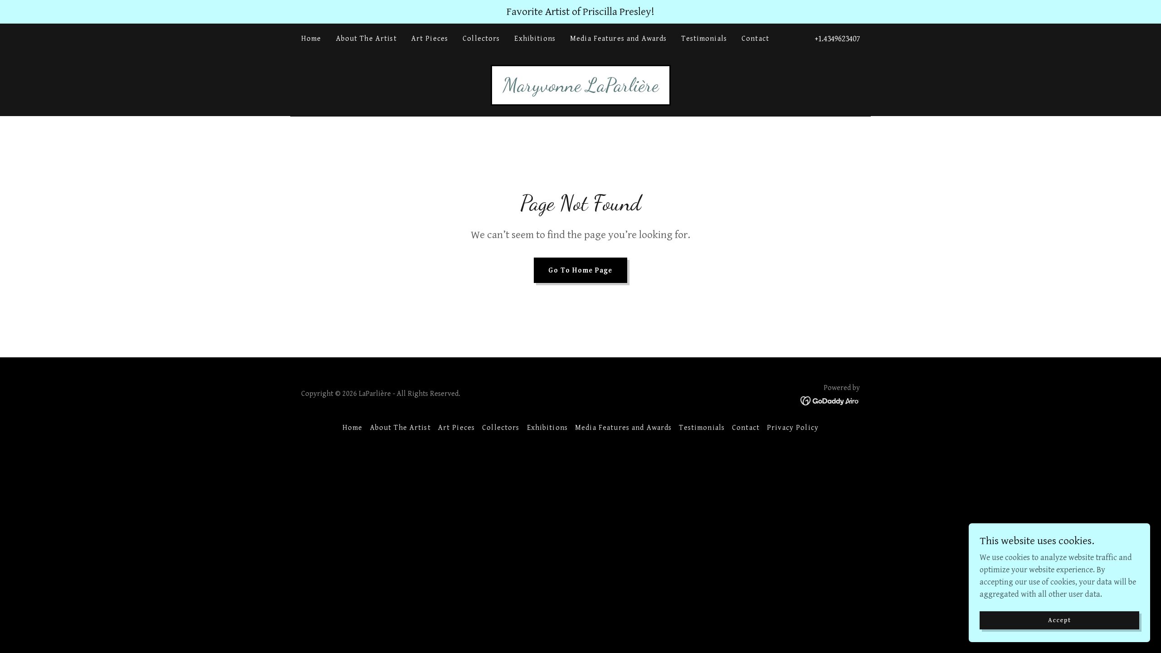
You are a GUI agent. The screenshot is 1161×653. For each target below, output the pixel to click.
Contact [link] (755, 38)
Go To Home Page (580, 270)
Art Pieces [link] (429, 38)
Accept (1059, 620)
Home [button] (352, 428)
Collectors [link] (481, 38)
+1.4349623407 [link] (837, 39)
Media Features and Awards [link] (618, 38)
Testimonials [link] (704, 38)
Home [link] (311, 38)
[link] (581, 88)
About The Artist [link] (366, 38)
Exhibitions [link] (535, 38)
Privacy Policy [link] (793, 428)
